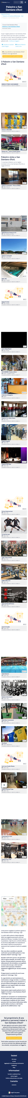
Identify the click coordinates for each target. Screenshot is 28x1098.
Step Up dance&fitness (8, 604)
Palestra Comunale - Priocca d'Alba (11, 185)
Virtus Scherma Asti (7, 511)
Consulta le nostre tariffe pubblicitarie (12, 56)
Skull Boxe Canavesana (8, 720)
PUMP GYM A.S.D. (6, 580)
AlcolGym (4, 743)
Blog (14, 1067)
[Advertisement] (14, 100)
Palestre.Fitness (5, 14)
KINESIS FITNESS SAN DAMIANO (10, 84)
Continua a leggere (14, 41)
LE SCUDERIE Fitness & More (9, 372)
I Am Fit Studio (6, 627)
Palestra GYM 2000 (7, 129)
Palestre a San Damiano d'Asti (11, 26)
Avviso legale (14, 1076)
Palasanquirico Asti (7, 836)
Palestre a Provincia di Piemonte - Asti (13, 16)
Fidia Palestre (5, 674)
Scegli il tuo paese (15, 1092)
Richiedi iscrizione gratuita (14, 1038)
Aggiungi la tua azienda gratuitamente (14, 1063)
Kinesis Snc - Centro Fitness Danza (11, 151)
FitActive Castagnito (7, 395)
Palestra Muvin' (6, 441)
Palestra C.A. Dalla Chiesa (8, 418)
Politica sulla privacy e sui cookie (14, 1078)
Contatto (14, 1085)
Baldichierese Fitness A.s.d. (9, 232)
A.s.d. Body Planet (6, 349)
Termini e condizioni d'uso (14, 1074)
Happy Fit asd (5, 302)
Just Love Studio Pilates (8, 766)
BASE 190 (4, 279)
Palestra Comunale (7, 255)
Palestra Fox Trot (6, 859)
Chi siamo (14, 1059)
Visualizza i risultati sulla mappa (14, 911)
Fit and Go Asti (6, 534)
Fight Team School (7, 557)
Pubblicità (14, 1065)
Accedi (14, 1061)
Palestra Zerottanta (7, 697)
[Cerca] (21, 2)
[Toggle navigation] (25, 2)
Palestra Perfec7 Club (7, 789)
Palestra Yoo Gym (6, 464)
